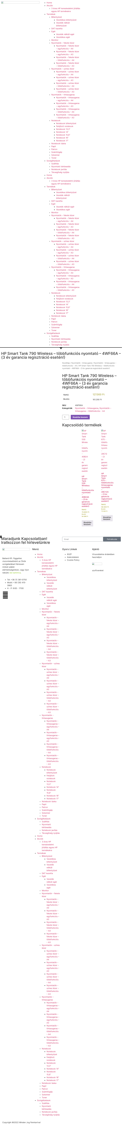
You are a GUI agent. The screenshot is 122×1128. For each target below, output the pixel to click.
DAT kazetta (56, 28)
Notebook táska (58, 143)
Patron (54, 149)
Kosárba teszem (80, 417)
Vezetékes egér (63, 37)
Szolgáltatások (53, 161)
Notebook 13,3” (63, 129)
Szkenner (55, 155)
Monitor (54, 40)
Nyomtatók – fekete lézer (62, 43)
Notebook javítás (59, 169)
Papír (53, 146)
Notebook (55, 120)
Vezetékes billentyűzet (66, 20)
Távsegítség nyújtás (60, 172)
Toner (53, 158)
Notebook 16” (62, 138)
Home (49, 2)
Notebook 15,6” (63, 135)
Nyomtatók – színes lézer (62, 69)
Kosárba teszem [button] (87, 523)
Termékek (51, 14)
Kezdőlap (66, 363)
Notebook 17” (62, 140)
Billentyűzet (56, 17)
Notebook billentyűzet (66, 123)
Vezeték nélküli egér (65, 34)
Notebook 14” (62, 132)
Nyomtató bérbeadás (61, 166)
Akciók (50, 5)
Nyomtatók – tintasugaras (63, 94)
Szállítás (55, 163)
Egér (53, 31)
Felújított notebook (64, 126)
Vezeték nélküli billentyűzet (52, 586)
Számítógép (56, 152)
